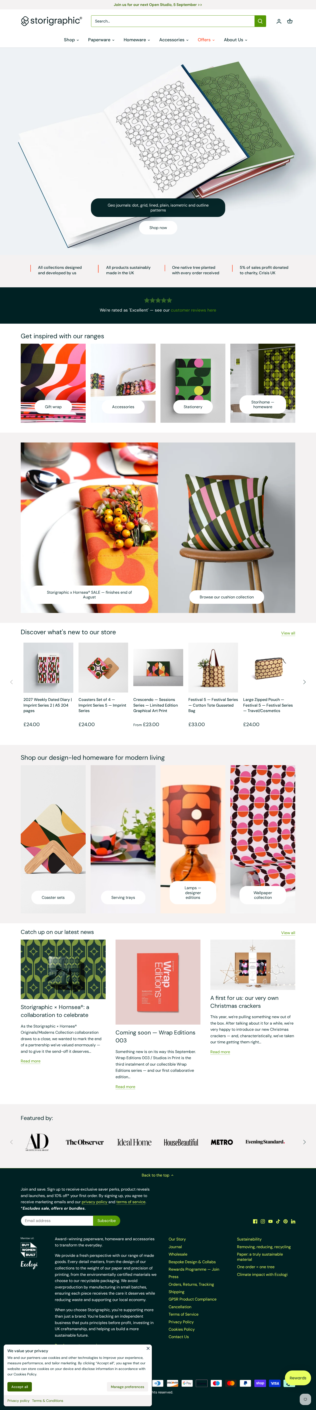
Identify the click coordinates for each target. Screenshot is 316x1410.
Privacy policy (18, 1400)
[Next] (304, 681)
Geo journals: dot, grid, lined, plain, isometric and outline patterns (158, 207)
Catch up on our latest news (57, 932)
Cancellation (180, 1306)
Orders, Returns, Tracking (191, 1284)
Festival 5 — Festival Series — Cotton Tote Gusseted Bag (213, 705)
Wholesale (178, 1254)
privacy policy (95, 1201)
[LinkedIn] (293, 1221)
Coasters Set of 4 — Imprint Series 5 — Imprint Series (102, 705)
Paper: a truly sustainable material (260, 1257)
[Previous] (11, 681)
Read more (30, 1061)
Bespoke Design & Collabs (192, 1261)
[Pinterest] (285, 1221)
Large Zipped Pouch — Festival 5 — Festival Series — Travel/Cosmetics (268, 705)
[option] (158, 151)
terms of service (130, 1201)
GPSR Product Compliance (193, 1299)
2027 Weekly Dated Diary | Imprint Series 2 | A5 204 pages (47, 705)
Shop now (158, 227)
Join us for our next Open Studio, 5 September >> (158, 4)
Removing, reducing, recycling (264, 1246)
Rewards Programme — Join (194, 1269)
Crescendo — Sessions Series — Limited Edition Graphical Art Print (155, 705)
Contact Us (179, 1336)
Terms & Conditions (47, 1400)
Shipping (176, 1291)
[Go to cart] (290, 21)
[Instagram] (263, 1221)
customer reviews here (193, 310)
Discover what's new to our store (68, 632)
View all (288, 633)
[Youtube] (270, 1221)
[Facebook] (255, 1221)
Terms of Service (183, 1314)
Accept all (19, 1387)
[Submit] (260, 21)
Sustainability (249, 1239)
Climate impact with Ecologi (262, 1274)
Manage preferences (127, 1387)
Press (173, 1276)
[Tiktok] (278, 1221)
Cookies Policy (25, 1374)
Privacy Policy (181, 1322)
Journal (175, 1246)
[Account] (279, 21)
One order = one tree (256, 1266)
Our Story (177, 1239)
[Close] (148, 1348)
